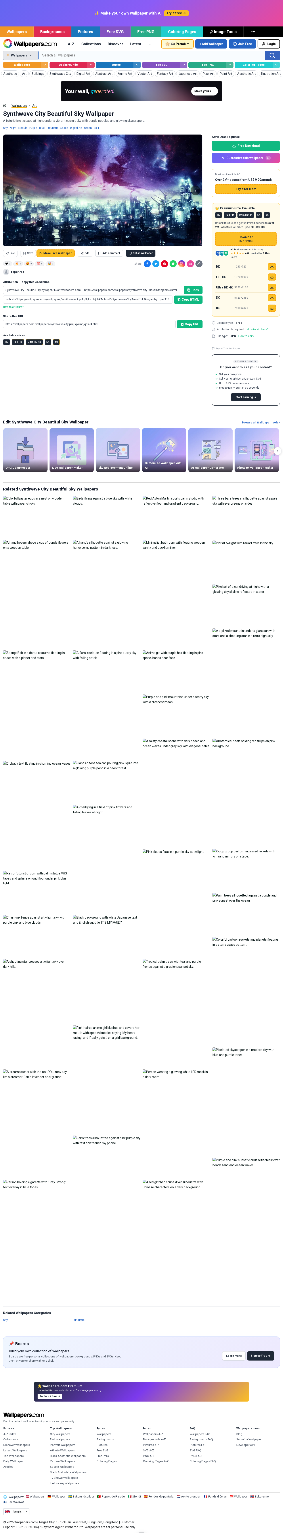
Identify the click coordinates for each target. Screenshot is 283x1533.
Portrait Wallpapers (62, 1445)
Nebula (22, 127)
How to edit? (246, 336)
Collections (91, 44)
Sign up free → (261, 1355)
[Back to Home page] (30, 44)
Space (64, 127)
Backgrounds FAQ (201, 1439)
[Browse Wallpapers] (44, 65)
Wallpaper (58, 1496)
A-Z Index (9, 1434)
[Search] (272, 55)
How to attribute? (13, 307)
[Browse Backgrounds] (90, 65)
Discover (115, 44)
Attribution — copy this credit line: (26, 282)
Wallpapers (17, 31)
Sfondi (136, 1496)
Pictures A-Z (151, 1445)
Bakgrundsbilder (83, 1496)
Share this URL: (14, 316)
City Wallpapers (60, 1434)
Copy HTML (190, 299)
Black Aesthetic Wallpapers (68, 1456)
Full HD (18, 342)
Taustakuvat (16, 1502)
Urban (88, 127)
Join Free (245, 44)
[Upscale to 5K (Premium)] (272, 297)
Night (13, 127)
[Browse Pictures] (137, 65)
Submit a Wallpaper (249, 1439)
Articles (8, 1466)
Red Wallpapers (60, 1439)
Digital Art (76, 127)
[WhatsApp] (173, 263)
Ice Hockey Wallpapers (64, 1483)
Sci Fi (97, 127)
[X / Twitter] (155, 263)
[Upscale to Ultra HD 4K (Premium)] (272, 287)
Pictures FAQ (198, 1445)
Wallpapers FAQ (200, 1434)
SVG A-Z (148, 1450)
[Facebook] (147, 263)
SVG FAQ (195, 1450)
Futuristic (52, 127)
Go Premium (180, 44)
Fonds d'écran (217, 1496)
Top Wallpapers (13, 1456)
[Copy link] (199, 263)
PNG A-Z (149, 1456)
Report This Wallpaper (228, 348)
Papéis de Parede (113, 1496)
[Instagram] (181, 263)
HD (6, 342)
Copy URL (192, 324)
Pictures (85, 31)
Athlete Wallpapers (62, 1450)
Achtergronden (191, 1496)
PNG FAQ (196, 1456)
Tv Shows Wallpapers (64, 1477)
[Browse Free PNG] (229, 65)
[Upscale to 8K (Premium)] (272, 308)
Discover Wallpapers (16, 1445)
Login (271, 44)
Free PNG (146, 31)
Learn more (234, 1355)
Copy (195, 290)
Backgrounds (52, 31)
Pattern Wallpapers (62, 1461)
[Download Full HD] (272, 277)
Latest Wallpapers (15, 1450)
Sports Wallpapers (62, 1466)
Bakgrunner (262, 1496)
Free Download (249, 146)
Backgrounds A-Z (154, 1439)
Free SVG (115, 31)
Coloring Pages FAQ (203, 1461)
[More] (254, 31)
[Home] (4, 105)
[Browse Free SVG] (183, 65)
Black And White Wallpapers (68, 1472)
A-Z (71, 44)
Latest (136, 44)
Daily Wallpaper (13, 1461)
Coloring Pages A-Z (156, 1461)
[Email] (190, 263)
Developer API (245, 1445)
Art (34, 105)
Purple (33, 127)
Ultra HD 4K (34, 342)
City (5, 127)
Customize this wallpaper (247, 158)
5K (47, 342)
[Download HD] (272, 266)
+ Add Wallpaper (211, 44)
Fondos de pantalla (161, 1496)
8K (56, 342)
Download (246, 239)
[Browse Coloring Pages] (276, 65)
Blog (239, 1434)
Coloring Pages (182, 31)
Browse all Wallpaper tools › (261, 422)
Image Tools (225, 31)
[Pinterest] (164, 263)
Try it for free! (246, 189)
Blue (42, 127)
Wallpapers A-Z (153, 1434)
